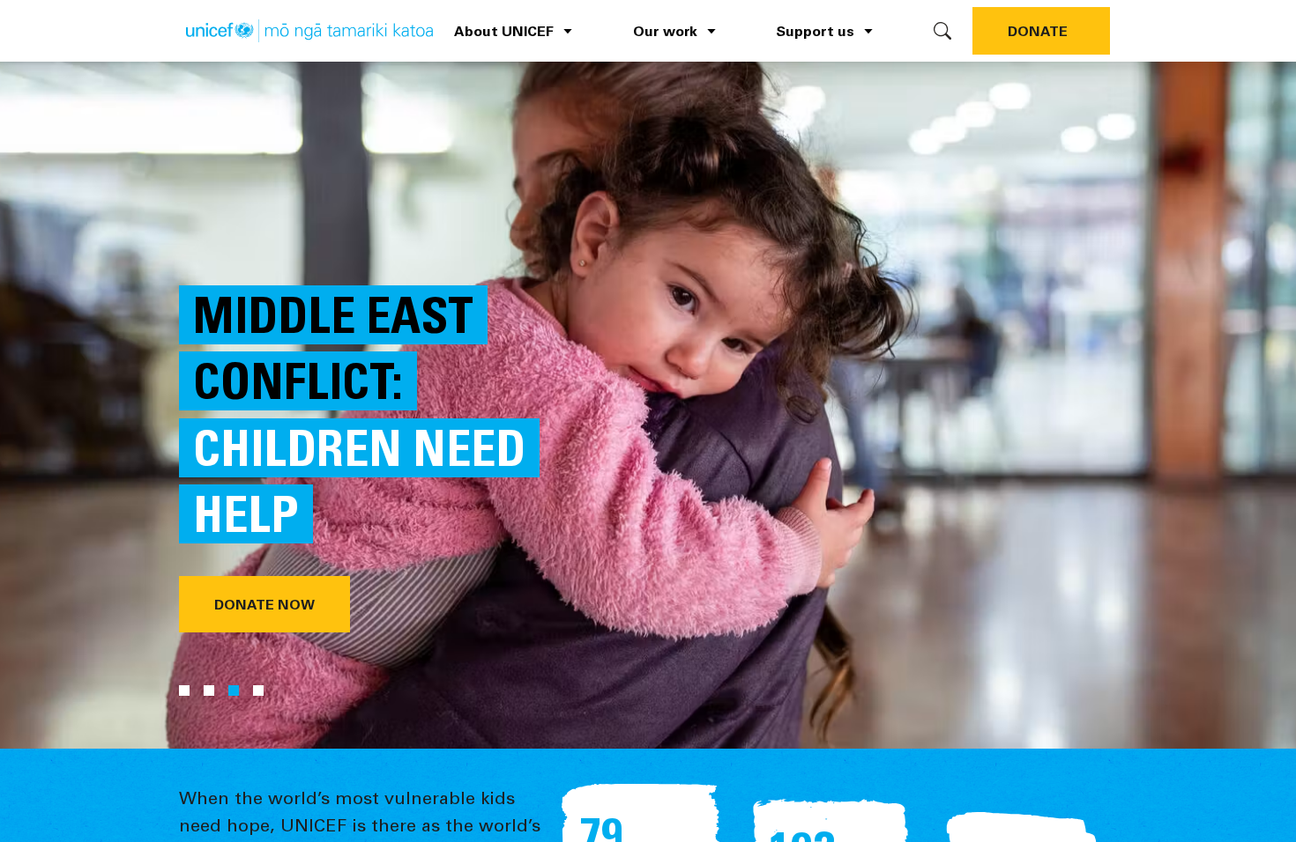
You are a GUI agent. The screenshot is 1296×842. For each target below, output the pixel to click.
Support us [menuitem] (815, 30)
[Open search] (942, 31)
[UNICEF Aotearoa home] (309, 30)
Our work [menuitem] (665, 30)
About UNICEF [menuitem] (504, 30)
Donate (1038, 30)
